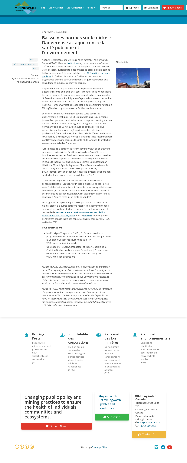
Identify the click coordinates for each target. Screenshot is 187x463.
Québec (33, 60)
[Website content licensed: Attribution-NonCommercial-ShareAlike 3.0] (24, 447)
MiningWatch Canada (145, 397)
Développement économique (25, 64)
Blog (43, 7)
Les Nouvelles (56, 7)
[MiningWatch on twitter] (156, 447)
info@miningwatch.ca (149, 422)
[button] (133, 86)
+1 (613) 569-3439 (147, 425)
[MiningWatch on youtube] (169, 447)
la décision (72, 63)
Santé (35, 68)
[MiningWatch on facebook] (163, 447)
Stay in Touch (107, 396)
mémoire (87, 215)
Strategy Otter (99, 447)
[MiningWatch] (26, 7)
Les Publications (75, 7)
